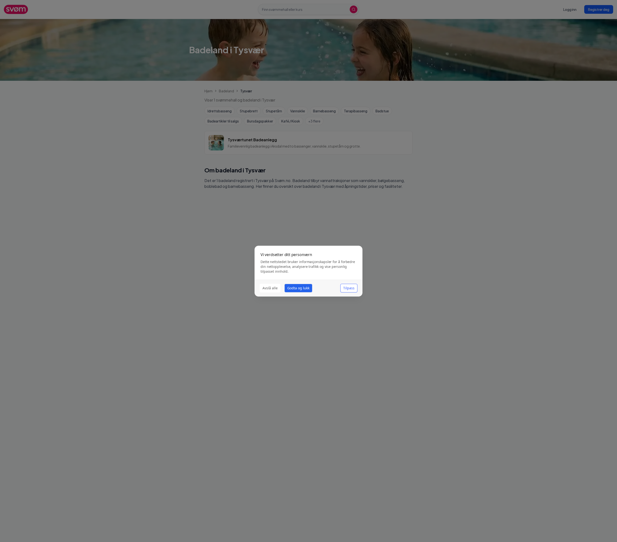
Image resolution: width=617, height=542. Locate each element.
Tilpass (349, 288)
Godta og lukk (298, 288)
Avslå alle (270, 288)
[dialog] (308, 271)
